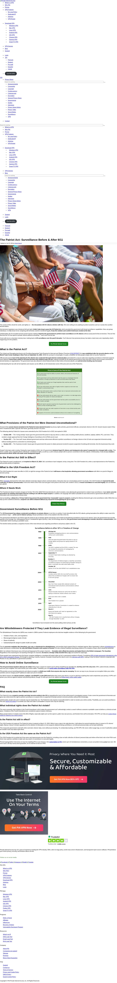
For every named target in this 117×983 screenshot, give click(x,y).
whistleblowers (109, 646)
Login (6, 55)
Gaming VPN (13, 39)
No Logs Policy (12, 12)
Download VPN (9, 23)
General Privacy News (14, 98)
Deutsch (10, 62)
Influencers (6, 922)
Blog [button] (6, 173)
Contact (7, 121)
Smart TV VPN (13, 42)
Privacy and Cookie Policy (11, 972)
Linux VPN (12, 30)
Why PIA (7, 5)
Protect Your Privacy (58, 503)
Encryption (11, 95)
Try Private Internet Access (58, 344)
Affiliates (5, 920)
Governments (12, 100)
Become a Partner (8, 925)
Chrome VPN (13, 37)
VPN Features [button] (9, 134)
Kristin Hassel (18, 243)
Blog (6, 48)
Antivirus (10, 16)
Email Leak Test (8, 939)
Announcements (13, 84)
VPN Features (9, 9)
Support (7, 51)
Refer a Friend (7, 918)
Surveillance (12, 114)
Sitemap (5, 953)
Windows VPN (13, 25)
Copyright (11, 89)
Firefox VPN (6, 908)
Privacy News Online (14, 107)
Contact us (6, 967)
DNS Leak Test (7, 936)
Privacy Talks (12, 109)
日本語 (10, 69)
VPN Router (11, 19)
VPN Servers (9, 46)
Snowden (7, 481)
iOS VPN (12, 35)
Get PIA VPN (11, 73)
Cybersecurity (12, 93)
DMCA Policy (7, 974)
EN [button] (1, 77)
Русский (10, 64)
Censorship (11, 86)
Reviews (5, 955)
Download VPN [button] (9, 148)
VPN (9, 116)
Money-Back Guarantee (10, 958)
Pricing (7, 7)
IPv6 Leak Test (7, 941)
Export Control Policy (9, 977)
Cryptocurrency (12, 91)
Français (10, 60)
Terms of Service (8, 970)
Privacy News (9, 79)
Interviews (11, 105)
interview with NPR (78, 657)
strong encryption (11, 701)
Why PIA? (6, 870)
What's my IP (7, 934)
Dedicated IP (12, 14)
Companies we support (10, 951)
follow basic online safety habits (71, 677)
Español (10, 67)
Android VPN (13, 32)
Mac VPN (12, 28)
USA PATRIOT (74, 353)
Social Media (12, 112)
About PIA (6, 948)
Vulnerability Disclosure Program (13, 927)
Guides (10, 102)
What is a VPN (9, 2)
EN (6, 57)
